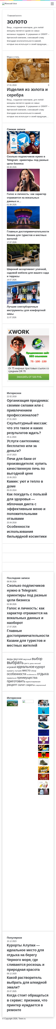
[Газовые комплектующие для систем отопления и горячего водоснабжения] (43, 721)
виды (10, 659)
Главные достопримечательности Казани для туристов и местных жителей (28, 235)
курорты (10, 671)
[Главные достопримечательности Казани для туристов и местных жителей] (23, 228)
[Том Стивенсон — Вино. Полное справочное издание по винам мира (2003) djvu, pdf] (43, 735)
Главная (11, 16)
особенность (31, 674)
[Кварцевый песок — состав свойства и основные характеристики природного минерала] (27, 702)
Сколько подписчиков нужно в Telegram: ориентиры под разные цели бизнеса (27, 160)
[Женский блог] (9, 4)
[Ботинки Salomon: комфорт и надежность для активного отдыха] (43, 765)
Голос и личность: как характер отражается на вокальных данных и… (26, 198)
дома (32, 663)
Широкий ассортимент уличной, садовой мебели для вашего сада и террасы (28, 273)
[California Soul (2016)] (43, 772)
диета (26, 663)
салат (21, 684)
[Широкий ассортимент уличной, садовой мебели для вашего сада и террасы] (23, 266)
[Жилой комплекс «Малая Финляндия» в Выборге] (12, 705)
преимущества (27, 677)
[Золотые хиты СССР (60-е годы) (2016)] (43, 779)
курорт (40, 667)
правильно (11, 678)
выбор (37, 659)
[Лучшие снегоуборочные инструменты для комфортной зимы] (23, 303)
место (26, 670)
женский (37, 663)
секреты (30, 685)
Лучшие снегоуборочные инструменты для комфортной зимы (26, 310)
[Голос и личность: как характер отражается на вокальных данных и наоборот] (23, 191)
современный (40, 685)
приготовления (33, 681)
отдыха (43, 674)
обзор (33, 671)
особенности (16, 674)
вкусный (27, 659)
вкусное (18, 659)
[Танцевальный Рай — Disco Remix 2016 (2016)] (43, 750)
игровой (11, 667)
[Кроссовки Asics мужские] (43, 728)
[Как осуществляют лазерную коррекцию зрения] (43, 705)
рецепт (12, 685)
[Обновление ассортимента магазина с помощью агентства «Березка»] (43, 794)
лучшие (18, 671)
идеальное (25, 667)
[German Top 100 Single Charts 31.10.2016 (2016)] (43, 757)
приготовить (16, 681)
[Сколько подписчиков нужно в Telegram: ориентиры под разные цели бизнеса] (23, 153)
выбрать (15, 662)
